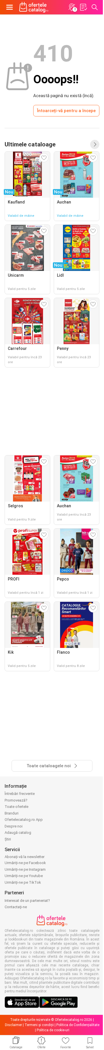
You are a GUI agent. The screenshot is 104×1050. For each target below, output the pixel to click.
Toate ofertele (16, 806)
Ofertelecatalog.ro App (24, 819)
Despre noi (14, 826)
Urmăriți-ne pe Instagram (25, 869)
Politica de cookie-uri (53, 1030)
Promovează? (16, 800)
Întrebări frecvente (20, 793)
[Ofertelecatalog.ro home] (34, 7)
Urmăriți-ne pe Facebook (25, 863)
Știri (8, 839)
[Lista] (83, 7)
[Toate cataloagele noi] (94, 144)
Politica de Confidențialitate (77, 1025)
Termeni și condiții (39, 1025)
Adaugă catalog (18, 832)
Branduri (11, 813)
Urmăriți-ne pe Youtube (24, 876)
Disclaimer (13, 1025)
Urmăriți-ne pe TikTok (23, 882)
